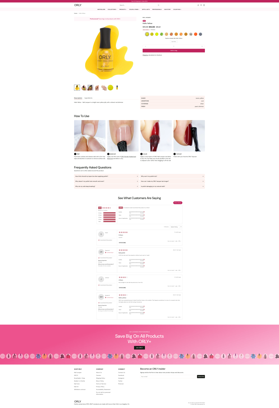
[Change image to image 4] (97, 87)
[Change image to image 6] (110, 87)
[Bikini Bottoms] (171, 34)
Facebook (121, 375)
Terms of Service (101, 384)
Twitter (120, 381)
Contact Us (121, 372)
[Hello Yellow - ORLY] (105, 52)
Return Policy (100, 381)
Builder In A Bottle (79, 381)
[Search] (158, 5)
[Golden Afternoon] (166, 34)
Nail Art (76, 387)
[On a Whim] (152, 34)
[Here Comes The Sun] (176, 34)
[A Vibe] (195, 34)
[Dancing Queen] (200, 34)
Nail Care (77, 384)
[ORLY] (78, 5)
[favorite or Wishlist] (201, 5)
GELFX (76, 375)
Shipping (145, 55)
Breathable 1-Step (79, 378)
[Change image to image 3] (90, 87)
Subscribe (201, 376)
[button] (204, 5)
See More (174, 41)
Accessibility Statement (103, 389)
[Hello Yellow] (147, 34)
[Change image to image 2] (84, 87)
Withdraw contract (80, 389)
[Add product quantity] (202, 46)
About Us (99, 372)
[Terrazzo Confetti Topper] (190, 34)
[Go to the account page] (198, 5)
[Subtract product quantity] (145, 46)
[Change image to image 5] (104, 87)
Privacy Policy (100, 387)
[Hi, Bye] (181, 34)
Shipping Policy (100, 378)
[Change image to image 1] (77, 87)
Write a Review (177, 202)
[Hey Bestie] (161, 34)
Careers (98, 375)
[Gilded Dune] (186, 34)
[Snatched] (156, 34)
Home (75, 13)
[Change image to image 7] (117, 87)
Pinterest (121, 384)
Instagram (121, 378)
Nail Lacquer (78, 372)
